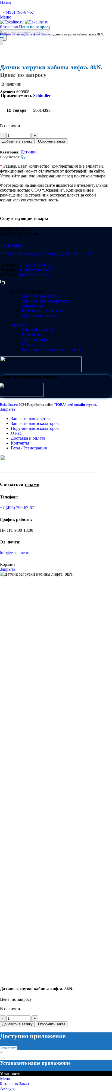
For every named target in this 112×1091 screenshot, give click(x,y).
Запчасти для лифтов (26, 34)
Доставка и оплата (39, 315)
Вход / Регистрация (29, 448)
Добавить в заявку (17, 141)
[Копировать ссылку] (2, 7)
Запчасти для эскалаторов (46, 301)
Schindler (42, 95)
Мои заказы (32, 335)
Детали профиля (37, 339)
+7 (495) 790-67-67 (17, 12)
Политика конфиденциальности (51, 349)
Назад (5, 2)
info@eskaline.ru (34, 275)
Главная (6, 34)
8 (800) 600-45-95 (36, 270)
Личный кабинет (37, 330)
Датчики (47, 34)
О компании (33, 306)
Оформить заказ (51, 141)
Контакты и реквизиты (43, 311)
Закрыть (7, 409)
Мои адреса (32, 344)
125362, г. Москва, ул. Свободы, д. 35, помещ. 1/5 (45, 254)
